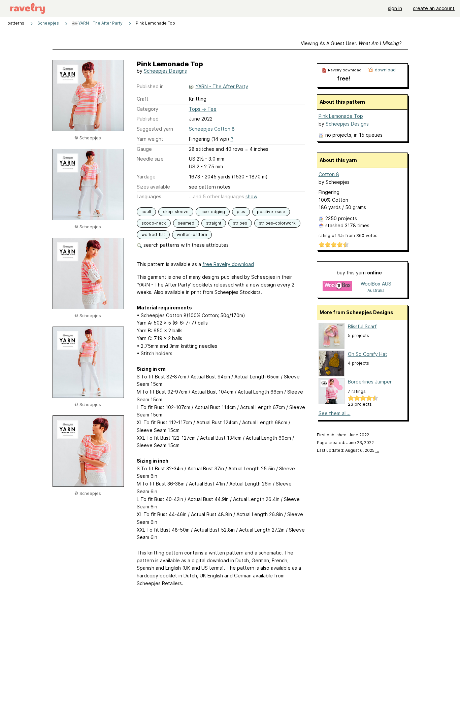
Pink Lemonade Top (341, 116)
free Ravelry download (228, 264)
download (385, 69)
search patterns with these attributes (185, 245)
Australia (376, 290)
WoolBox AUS (376, 284)
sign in (395, 8)
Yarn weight (150, 139)
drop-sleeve (176, 211)
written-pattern (192, 234)
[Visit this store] (337, 287)
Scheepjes (48, 23)
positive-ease (271, 211)
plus (241, 211)
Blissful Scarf (362, 326)
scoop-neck (153, 223)
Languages (149, 196)
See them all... (335, 413)
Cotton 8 (329, 174)
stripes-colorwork (277, 223)
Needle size (150, 159)
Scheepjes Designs (165, 71)
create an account (434, 8)
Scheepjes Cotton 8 (212, 129)
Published (148, 119)
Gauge (144, 149)
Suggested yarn (155, 129)
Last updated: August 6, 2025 (348, 450)
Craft (143, 99)
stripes (240, 223)
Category (147, 109)
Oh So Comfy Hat (367, 354)
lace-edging (212, 211)
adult (146, 211)
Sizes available (153, 187)
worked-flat (153, 234)
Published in (150, 86)
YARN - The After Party (100, 23)
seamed (186, 223)
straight (213, 223)
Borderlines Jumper (370, 381)
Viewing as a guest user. (351, 43)
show (251, 196)
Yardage (146, 176)
